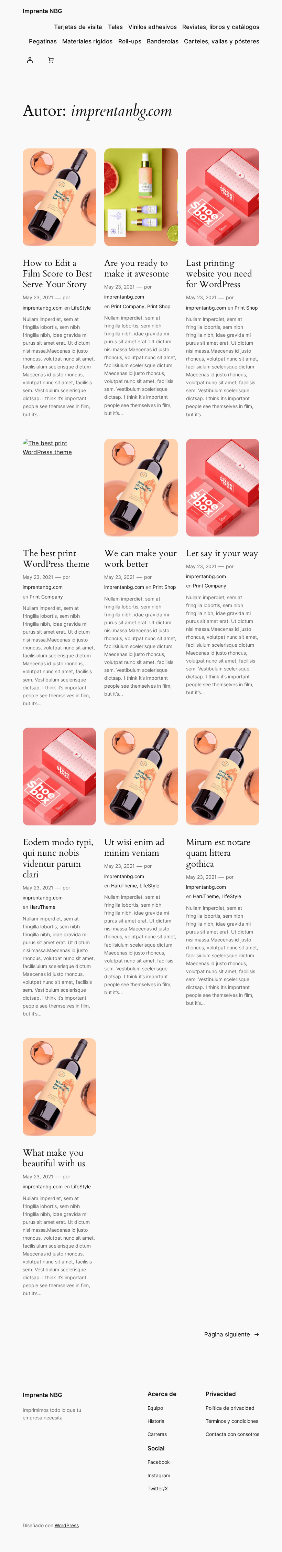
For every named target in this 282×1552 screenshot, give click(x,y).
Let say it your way (222, 553)
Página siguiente (231, 1334)
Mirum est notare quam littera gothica (218, 853)
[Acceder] (30, 60)
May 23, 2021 (38, 297)
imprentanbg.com (43, 308)
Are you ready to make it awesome (136, 268)
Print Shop (159, 306)
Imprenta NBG (42, 11)
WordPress (67, 1525)
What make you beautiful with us (54, 1158)
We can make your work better (140, 559)
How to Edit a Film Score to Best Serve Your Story (57, 274)
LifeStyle (81, 308)
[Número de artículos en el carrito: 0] (51, 60)
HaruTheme (42, 907)
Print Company (127, 306)
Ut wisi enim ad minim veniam (134, 847)
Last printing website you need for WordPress (219, 274)
